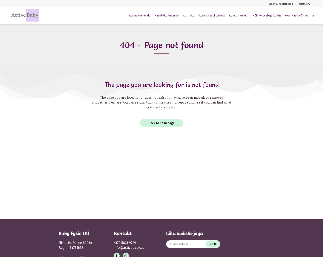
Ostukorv (304, 3)
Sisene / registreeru (281, 3)
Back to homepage (162, 123)
